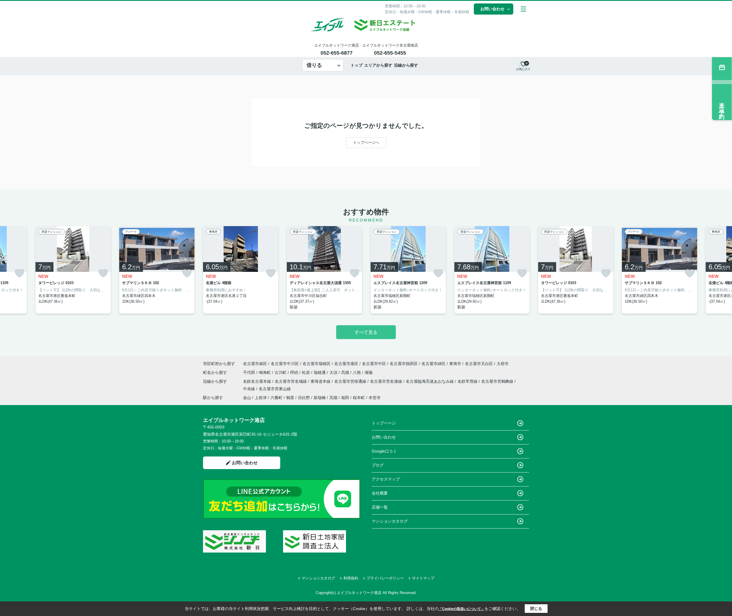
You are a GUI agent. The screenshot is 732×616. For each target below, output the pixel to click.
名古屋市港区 (346, 363)
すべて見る (366, 332)
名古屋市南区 (255, 363)
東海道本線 (321, 381)
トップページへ (366, 142)
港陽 (369, 372)
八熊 (357, 372)
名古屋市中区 (374, 363)
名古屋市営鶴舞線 (497, 381)
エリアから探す (378, 65)
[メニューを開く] (523, 9)
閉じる (536, 608)
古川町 (281, 372)
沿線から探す (406, 65)
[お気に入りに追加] (19, 273)
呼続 (294, 372)
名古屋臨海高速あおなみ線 (430, 381)
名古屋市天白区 (479, 363)
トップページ (384, 423)
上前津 (261, 397)
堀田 (345, 397)
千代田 (249, 372)
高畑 (345, 372)
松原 (306, 372)
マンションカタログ (390, 521)
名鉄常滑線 (468, 381)
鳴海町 (265, 372)
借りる (314, 65)
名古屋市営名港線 (386, 381)
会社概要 (380, 493)
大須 (334, 372)
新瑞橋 (320, 397)
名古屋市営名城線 (291, 381)
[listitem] (241, 270)
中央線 (249, 388)
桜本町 (359, 397)
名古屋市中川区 (285, 363)
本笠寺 (375, 397)
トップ (357, 65)
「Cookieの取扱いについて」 (461, 609)
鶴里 (290, 397)
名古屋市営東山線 (275, 388)
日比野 (304, 397)
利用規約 (350, 578)
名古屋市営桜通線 (350, 381)
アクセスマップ (386, 479)
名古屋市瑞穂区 (317, 363)
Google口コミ (384, 451)
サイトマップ (423, 578)
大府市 (503, 363)
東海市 (455, 363)
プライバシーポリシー (385, 578)
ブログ (378, 465)
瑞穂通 (320, 372)
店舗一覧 (380, 507)
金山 (247, 397)
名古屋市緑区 (433, 363)
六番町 (276, 397)
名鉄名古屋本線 (257, 381)
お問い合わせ (492, 9)
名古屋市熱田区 (404, 363)
